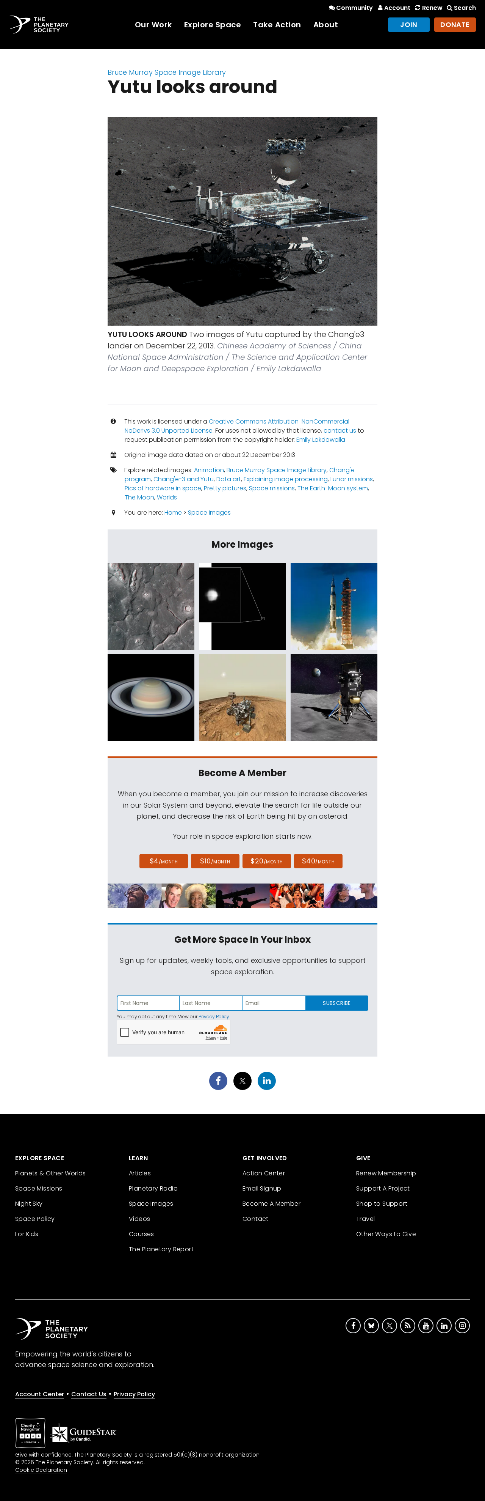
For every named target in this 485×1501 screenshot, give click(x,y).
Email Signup (262, 1188)
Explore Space (212, 24)
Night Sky (29, 1203)
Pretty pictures (225, 488)
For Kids (26, 1234)
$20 (266, 861)
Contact (255, 1218)
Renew (432, 7)
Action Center (263, 1173)
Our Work (153, 24)
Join (409, 24)
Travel (365, 1218)
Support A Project (383, 1188)
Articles (140, 1173)
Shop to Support (381, 1203)
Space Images (209, 512)
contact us (340, 430)
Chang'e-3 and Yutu (183, 479)
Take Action (277, 24)
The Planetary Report (161, 1249)
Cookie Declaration (41, 1470)
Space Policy (35, 1218)
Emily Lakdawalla (320, 439)
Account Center (39, 1394)
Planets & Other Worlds (50, 1173)
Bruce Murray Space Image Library (167, 72)
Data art (228, 479)
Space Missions (39, 1188)
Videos (139, 1218)
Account (397, 7)
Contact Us (88, 1394)
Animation (209, 470)
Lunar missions (351, 479)
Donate (455, 24)
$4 (164, 861)
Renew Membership (386, 1173)
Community (354, 7)
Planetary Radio (153, 1188)
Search (465, 7)
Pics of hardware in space (163, 488)
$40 (318, 861)
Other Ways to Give (386, 1234)
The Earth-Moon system (332, 488)
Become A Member (271, 1203)
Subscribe (336, 1003)
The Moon (139, 497)
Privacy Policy (214, 1016)
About (325, 24)
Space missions (272, 488)
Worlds (167, 497)
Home (173, 512)
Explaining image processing (286, 479)
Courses (141, 1234)
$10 (215, 861)
